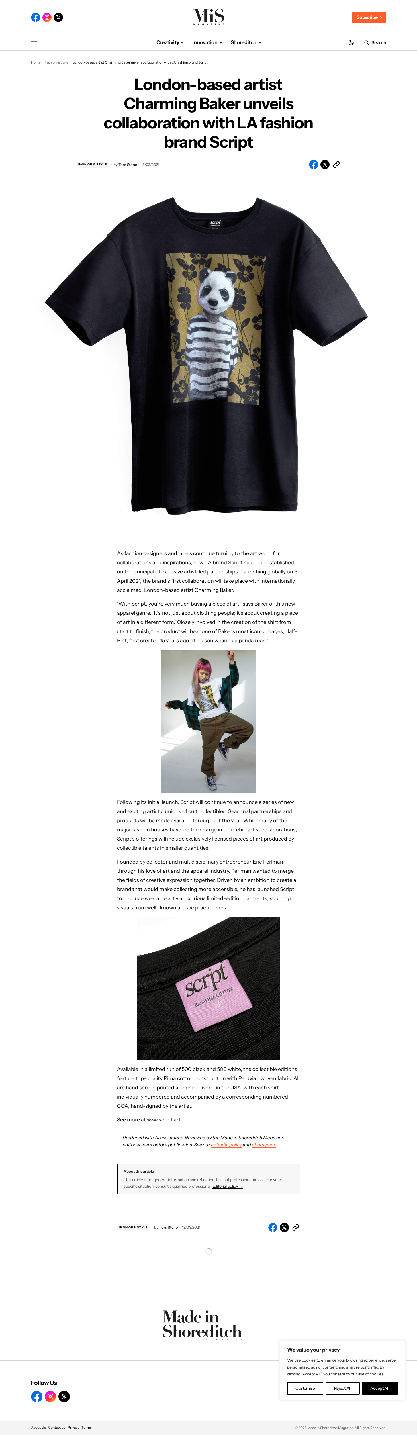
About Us (38, 1427)
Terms (86, 1427)
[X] (58, 17)
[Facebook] (35, 17)
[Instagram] (47, 17)
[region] (342, 1370)
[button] (34, 42)
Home (36, 62)
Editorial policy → (227, 1186)
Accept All (379, 1388)
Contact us (56, 1427)
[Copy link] (336, 164)
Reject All (342, 1388)
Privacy (73, 1427)
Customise (305, 1388)
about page (264, 1145)
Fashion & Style (56, 62)
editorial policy (226, 1145)
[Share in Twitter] (325, 164)
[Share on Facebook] (313, 164)
